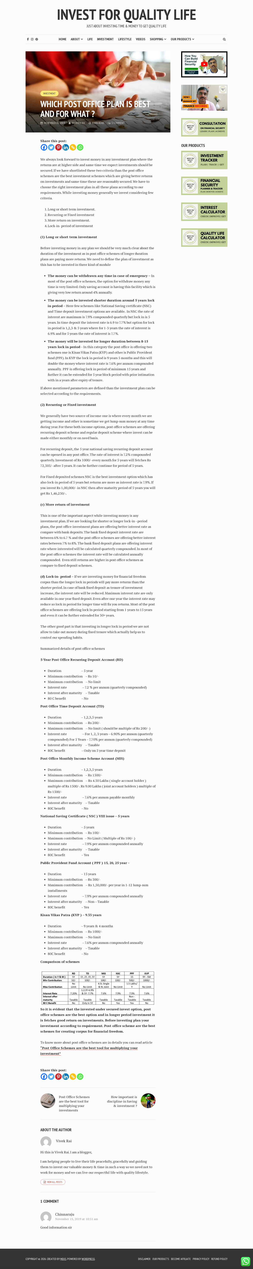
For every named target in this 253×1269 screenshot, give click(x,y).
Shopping (156, 39)
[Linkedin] (65, 147)
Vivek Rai (80, 123)
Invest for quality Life (126, 14)
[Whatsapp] (80, 147)
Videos (140, 39)
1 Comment (118, 123)
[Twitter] (51, 147)
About (75, 39)
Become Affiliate (181, 1259)
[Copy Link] (73, 147)
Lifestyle (125, 39)
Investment (105, 39)
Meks (63, 1259)
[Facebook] (44, 147)
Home (62, 39)
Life (90, 39)
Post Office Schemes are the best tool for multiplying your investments (74, 1103)
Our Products (181, 39)
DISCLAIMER (144, 1259)
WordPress (88, 1259)
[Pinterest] (58, 147)
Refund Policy (219, 1259)
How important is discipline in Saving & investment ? (122, 1101)
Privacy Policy (201, 1259)
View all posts (54, 1182)
